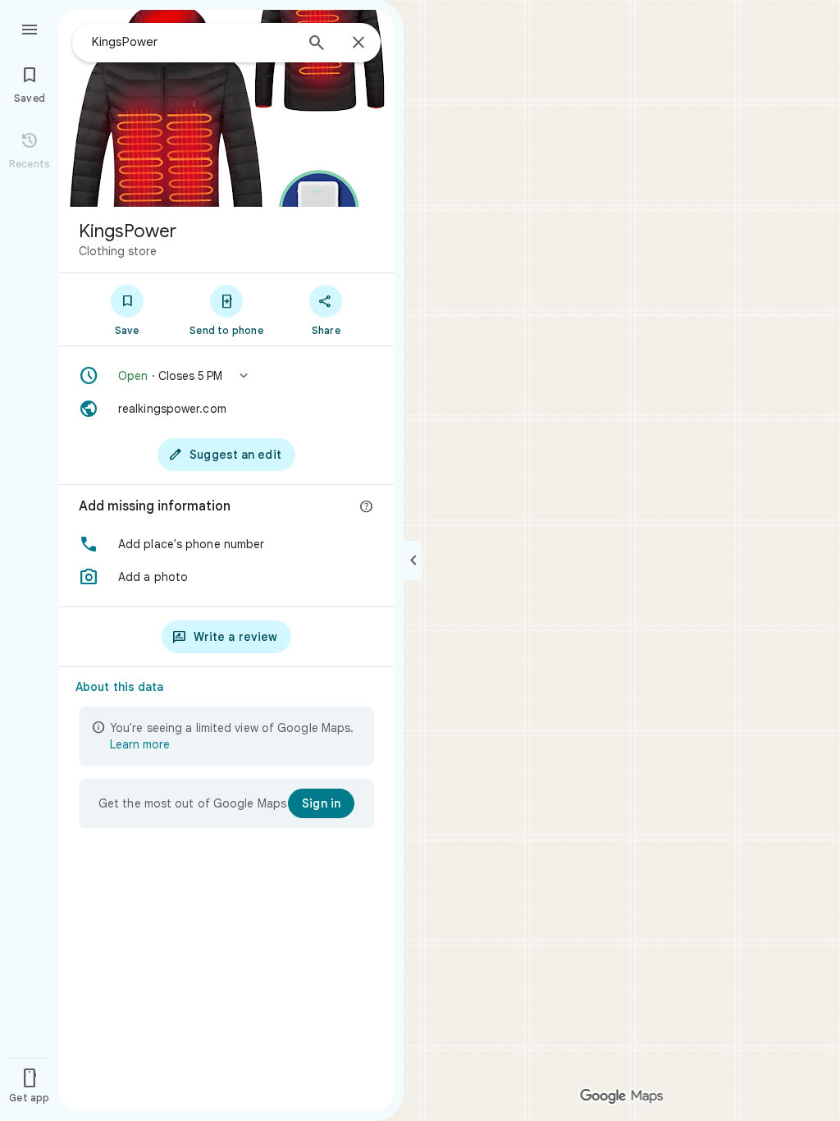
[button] (226, 375)
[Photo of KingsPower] (226, 108)
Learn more (140, 744)
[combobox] (193, 42)
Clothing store (118, 251)
